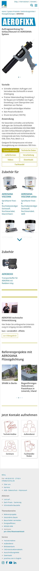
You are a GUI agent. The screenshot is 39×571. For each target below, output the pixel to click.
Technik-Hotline (9, 541)
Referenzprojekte (10, 514)
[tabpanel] (19, 57)
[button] (31, 6)
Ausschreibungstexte (11, 552)
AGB (5, 490)
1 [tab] (19, 77)
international (24, 2)
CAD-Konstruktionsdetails (13, 549)
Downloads (28, 160)
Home (4, 11)
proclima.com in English (12, 558)
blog (16, 2)
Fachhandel (19, 164)
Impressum (23, 490)
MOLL (4, 475)
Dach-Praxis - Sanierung (12, 502)
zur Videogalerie (9, 335)
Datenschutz (12, 490)
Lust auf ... (7, 499)
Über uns (7, 484)
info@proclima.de (8, 481)
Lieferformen (10, 155)
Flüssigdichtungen (8, 14)
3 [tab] (20, 398)
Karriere (7, 487)
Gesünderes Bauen (11, 517)
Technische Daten (28, 150)
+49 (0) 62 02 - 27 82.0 (12, 478)
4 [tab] (22, 398)
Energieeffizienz (9, 523)
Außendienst (8, 543)
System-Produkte (13, 11)
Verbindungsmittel (28, 11)
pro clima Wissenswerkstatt (14, 531)
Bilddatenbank (9, 546)
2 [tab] (20, 77)
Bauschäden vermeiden (12, 520)
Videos (10, 160)
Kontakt (33, 2)
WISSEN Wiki (8, 526)
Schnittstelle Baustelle (12, 505)
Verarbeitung (28, 155)
